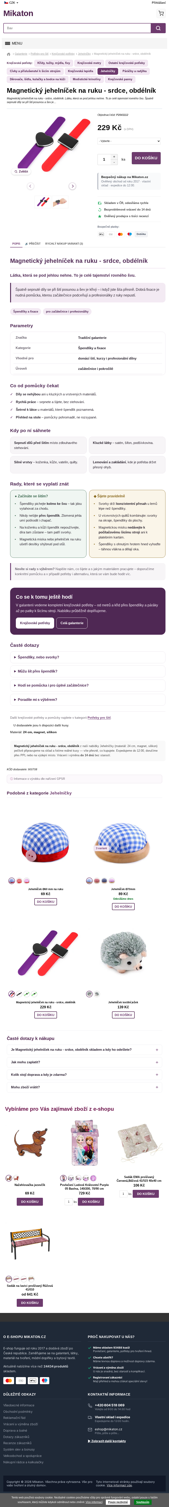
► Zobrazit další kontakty (107, 1441)
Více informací (94, 1502)
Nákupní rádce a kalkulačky (23, 1462)
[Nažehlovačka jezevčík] (30, 1146)
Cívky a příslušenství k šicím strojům (35, 71)
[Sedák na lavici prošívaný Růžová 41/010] (30, 1247)
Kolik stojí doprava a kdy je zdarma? (39, 1074)
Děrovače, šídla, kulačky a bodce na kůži (37, 79)
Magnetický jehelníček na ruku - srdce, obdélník (45, 1002)
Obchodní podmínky (18, 1411)
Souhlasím (142, 1502)
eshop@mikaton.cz (108, 1429)
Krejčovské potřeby (35, 623)
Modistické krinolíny (87, 79)
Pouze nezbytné (118, 1502)
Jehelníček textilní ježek (123, 1002)
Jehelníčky (108, 71)
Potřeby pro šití (99, 717)
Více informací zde (119, 1485)
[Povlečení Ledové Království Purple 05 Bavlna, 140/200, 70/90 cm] (84, 1146)
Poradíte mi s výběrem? (37, 700)
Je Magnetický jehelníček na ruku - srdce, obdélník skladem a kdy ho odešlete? (71, 1049)
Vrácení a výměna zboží (20, 1424)
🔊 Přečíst (32, 243)
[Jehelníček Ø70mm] (123, 841)
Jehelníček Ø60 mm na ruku (45, 889)
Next (72, 186)
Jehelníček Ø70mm (123, 889)
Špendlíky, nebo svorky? (38, 657)
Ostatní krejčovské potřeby (126, 63)
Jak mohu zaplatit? (25, 1062)
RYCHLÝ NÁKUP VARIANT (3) (64, 243)
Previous (30, 186)
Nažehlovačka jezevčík (30, 1185)
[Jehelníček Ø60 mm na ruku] (45, 841)
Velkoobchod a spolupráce (22, 1456)
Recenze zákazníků (17, 1443)
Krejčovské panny (120, 79)
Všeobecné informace (18, 1405)
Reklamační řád (14, 1418)
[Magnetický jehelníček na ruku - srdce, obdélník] (45, 954)
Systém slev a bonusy (19, 1449)
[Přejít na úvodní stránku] (9, 53)
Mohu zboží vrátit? (25, 1087)
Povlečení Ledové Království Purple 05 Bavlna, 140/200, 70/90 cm (84, 1186)
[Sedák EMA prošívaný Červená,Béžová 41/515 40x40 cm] (139, 1146)
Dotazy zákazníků (16, 1437)
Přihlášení (159, 2)
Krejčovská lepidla (80, 71)
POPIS (16, 243)
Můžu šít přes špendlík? (37, 671)
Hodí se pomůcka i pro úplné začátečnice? (53, 685)
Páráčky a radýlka (135, 71)
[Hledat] (158, 28)
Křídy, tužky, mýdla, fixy (53, 63)
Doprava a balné (15, 1430)
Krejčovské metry (89, 63)
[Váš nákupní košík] (161, 13)
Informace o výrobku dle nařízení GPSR (39, 778)
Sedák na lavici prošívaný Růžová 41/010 (30, 1287)
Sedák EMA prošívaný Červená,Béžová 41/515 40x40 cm (139, 1178)
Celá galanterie (72, 623)
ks (122, 159)
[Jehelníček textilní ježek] (123, 954)
